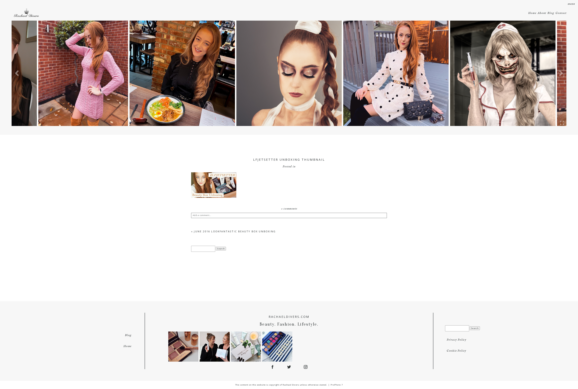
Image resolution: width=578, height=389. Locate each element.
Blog (550, 13)
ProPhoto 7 (337, 384)
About (542, 13)
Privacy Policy (456, 340)
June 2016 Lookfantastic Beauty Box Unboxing (235, 231)
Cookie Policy (456, 351)
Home (532, 13)
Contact (561, 13)
